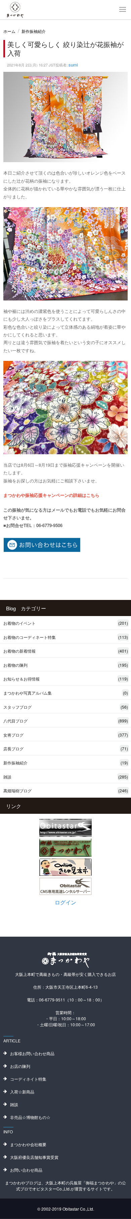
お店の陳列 (20, 1066)
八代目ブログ (65, 720)
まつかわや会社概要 (28, 1144)
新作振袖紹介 (33, 31)
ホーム (9, 31)
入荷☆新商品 (22, 1091)
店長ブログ (65, 748)
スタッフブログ (65, 707)
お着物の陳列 (65, 665)
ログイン (65, 902)
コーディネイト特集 (28, 1079)
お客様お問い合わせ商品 (32, 1053)
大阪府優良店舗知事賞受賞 (34, 1157)
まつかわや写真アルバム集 (65, 693)
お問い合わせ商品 (26, 1170)
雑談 (65, 777)
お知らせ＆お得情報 (65, 679)
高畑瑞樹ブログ (65, 790)
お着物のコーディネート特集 (65, 637)
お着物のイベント (65, 623)
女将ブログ (65, 735)
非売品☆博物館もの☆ (30, 1117)
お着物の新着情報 (65, 651)
